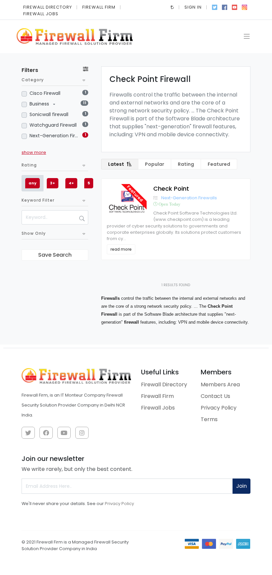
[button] (172, 7)
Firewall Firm (98, 7)
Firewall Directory (47, 7)
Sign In (193, 7)
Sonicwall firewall (49, 114)
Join (241, 486)
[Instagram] (244, 6)
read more (121, 249)
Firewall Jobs (40, 14)
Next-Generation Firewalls (54, 135)
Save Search (55, 255)
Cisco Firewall (45, 93)
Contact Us (215, 396)
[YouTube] (234, 6)
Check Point (171, 188)
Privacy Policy (219, 408)
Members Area (220, 384)
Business (40, 103)
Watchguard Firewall (53, 125)
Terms (209, 419)
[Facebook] (224, 6)
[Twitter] (214, 6)
